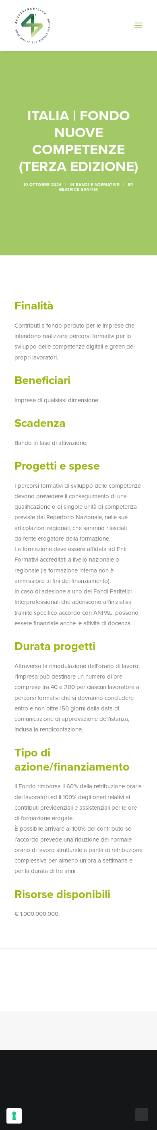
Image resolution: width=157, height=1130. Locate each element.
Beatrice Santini (78, 189)
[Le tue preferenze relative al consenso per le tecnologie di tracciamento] (14, 1116)
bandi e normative (98, 184)
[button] (138, 25)
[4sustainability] (32, 25)
